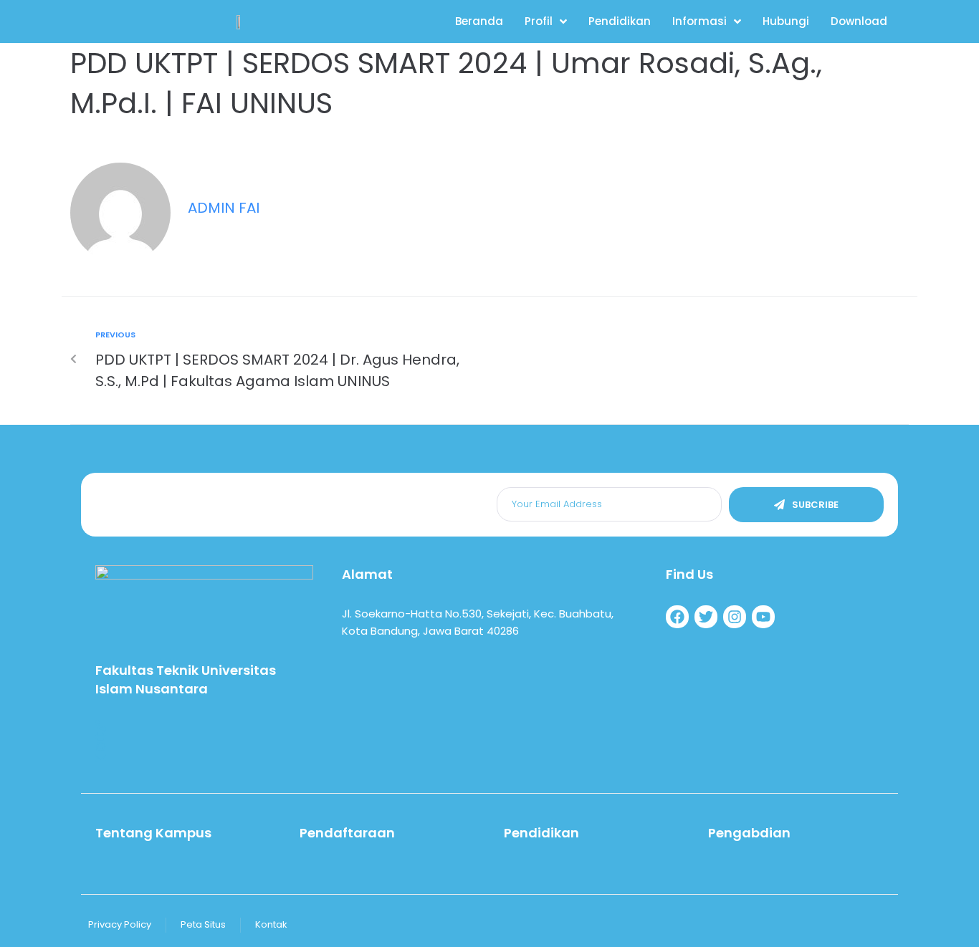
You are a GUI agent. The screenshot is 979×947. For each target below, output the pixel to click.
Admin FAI (223, 208)
